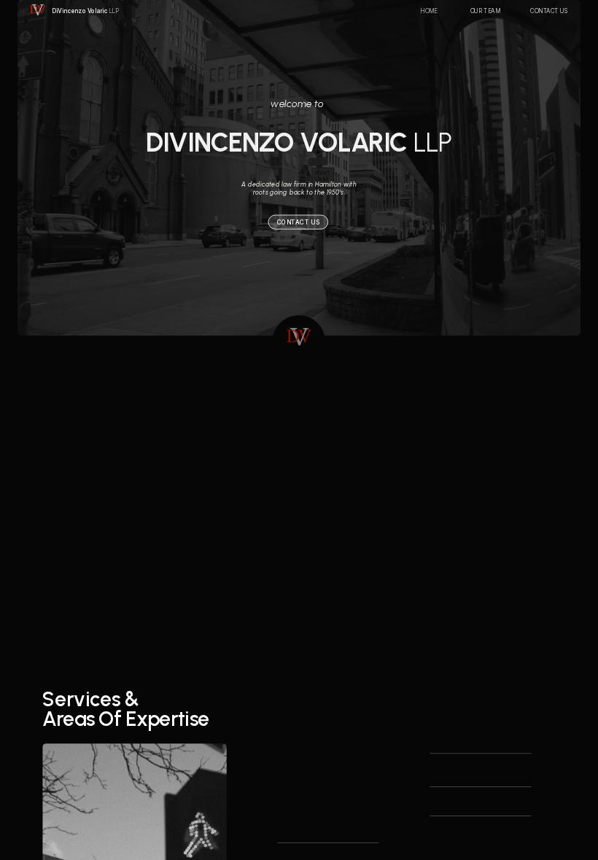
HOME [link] (429, 11)
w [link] (275, 103)
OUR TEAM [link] (485, 11)
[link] (84, 11)
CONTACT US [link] (548, 11)
